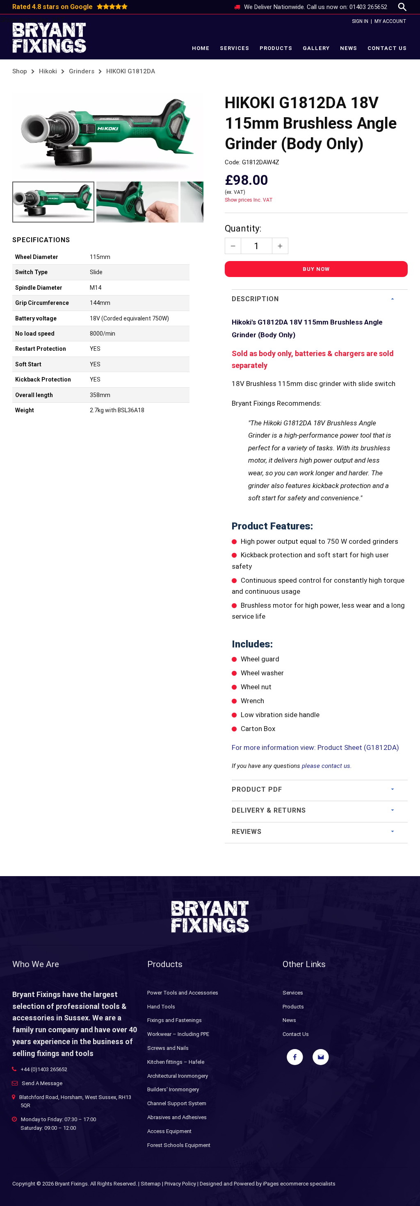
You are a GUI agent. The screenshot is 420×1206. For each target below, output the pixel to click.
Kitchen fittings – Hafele (175, 1062)
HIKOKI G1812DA (130, 71)
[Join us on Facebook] (295, 1057)
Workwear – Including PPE (178, 1034)
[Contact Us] (321, 1057)
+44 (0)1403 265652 (44, 1069)
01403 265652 (368, 7)
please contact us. (327, 766)
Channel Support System (176, 1103)
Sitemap (151, 1184)
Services (234, 48)
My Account (390, 21)
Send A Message (42, 1083)
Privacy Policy (180, 1184)
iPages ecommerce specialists (299, 1184)
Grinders (81, 71)
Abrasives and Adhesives (177, 1117)
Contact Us (387, 48)
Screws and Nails (168, 1048)
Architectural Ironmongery (177, 1076)
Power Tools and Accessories (182, 993)
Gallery (316, 48)
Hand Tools (161, 1007)
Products (276, 48)
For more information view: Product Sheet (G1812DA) (316, 747)
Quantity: (243, 228)
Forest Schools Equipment (178, 1145)
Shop (19, 71)
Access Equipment (169, 1131)
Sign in (360, 21)
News (348, 48)
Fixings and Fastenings (174, 1020)
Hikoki (48, 71)
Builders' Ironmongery (173, 1089)
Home (201, 48)
